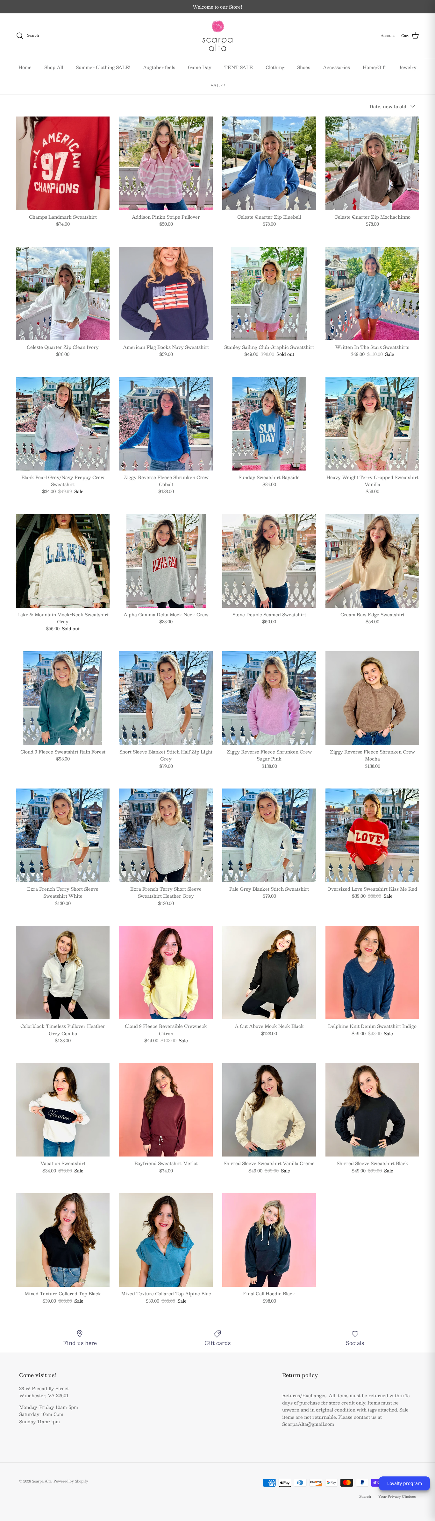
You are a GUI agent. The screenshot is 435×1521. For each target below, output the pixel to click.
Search (365, 1496)
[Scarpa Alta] (217, 36)
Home (25, 67)
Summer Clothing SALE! (103, 67)
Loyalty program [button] (404, 1483)
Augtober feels (159, 67)
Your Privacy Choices (397, 1496)
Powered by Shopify (70, 1481)
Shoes (303, 67)
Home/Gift (374, 67)
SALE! (217, 85)
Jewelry (408, 67)
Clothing (275, 67)
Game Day (199, 67)
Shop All (53, 67)
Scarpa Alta (42, 1481)
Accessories (336, 67)
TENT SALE (238, 67)
